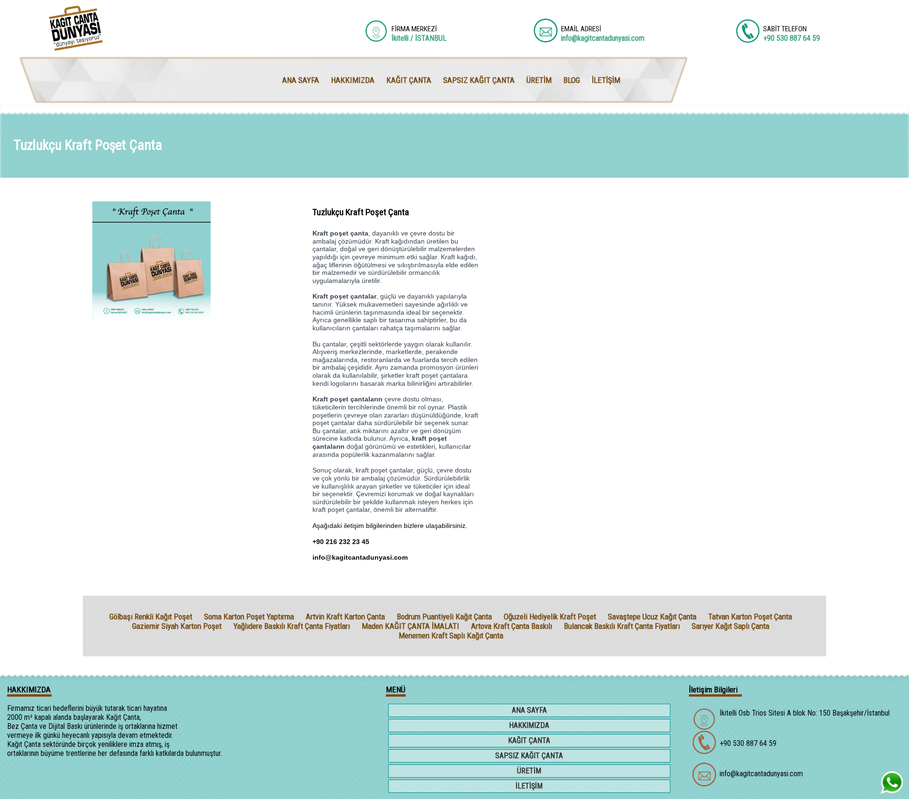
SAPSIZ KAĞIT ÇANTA (529, 755)
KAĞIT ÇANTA (529, 740)
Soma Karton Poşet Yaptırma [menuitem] (249, 616)
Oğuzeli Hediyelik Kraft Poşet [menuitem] (550, 616)
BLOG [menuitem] (571, 80)
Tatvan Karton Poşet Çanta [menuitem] (750, 616)
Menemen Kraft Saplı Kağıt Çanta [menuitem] (451, 635)
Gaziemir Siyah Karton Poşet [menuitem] (177, 626)
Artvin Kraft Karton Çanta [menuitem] (345, 616)
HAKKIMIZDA (529, 725)
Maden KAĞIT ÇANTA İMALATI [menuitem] (410, 626)
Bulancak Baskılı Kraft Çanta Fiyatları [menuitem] (622, 626)
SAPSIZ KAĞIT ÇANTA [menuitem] (479, 80)
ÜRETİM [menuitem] (539, 80)
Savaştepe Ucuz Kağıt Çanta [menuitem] (652, 616)
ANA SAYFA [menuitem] (300, 80)
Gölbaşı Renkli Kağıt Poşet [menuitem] (150, 616)
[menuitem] (530, 711)
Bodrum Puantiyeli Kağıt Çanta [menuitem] (444, 616)
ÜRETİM (529, 770)
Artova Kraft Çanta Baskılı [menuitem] (511, 626)
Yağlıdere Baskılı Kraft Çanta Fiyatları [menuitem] (291, 626)
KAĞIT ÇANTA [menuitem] (408, 80)
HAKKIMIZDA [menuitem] (352, 80)
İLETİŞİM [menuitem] (606, 80)
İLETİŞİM (529, 785)
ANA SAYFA (529, 710)
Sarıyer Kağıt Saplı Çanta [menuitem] (730, 626)
